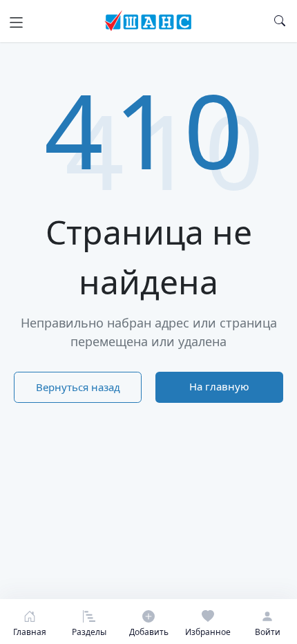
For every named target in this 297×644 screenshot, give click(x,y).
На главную (219, 386)
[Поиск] (279, 20)
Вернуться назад (78, 387)
